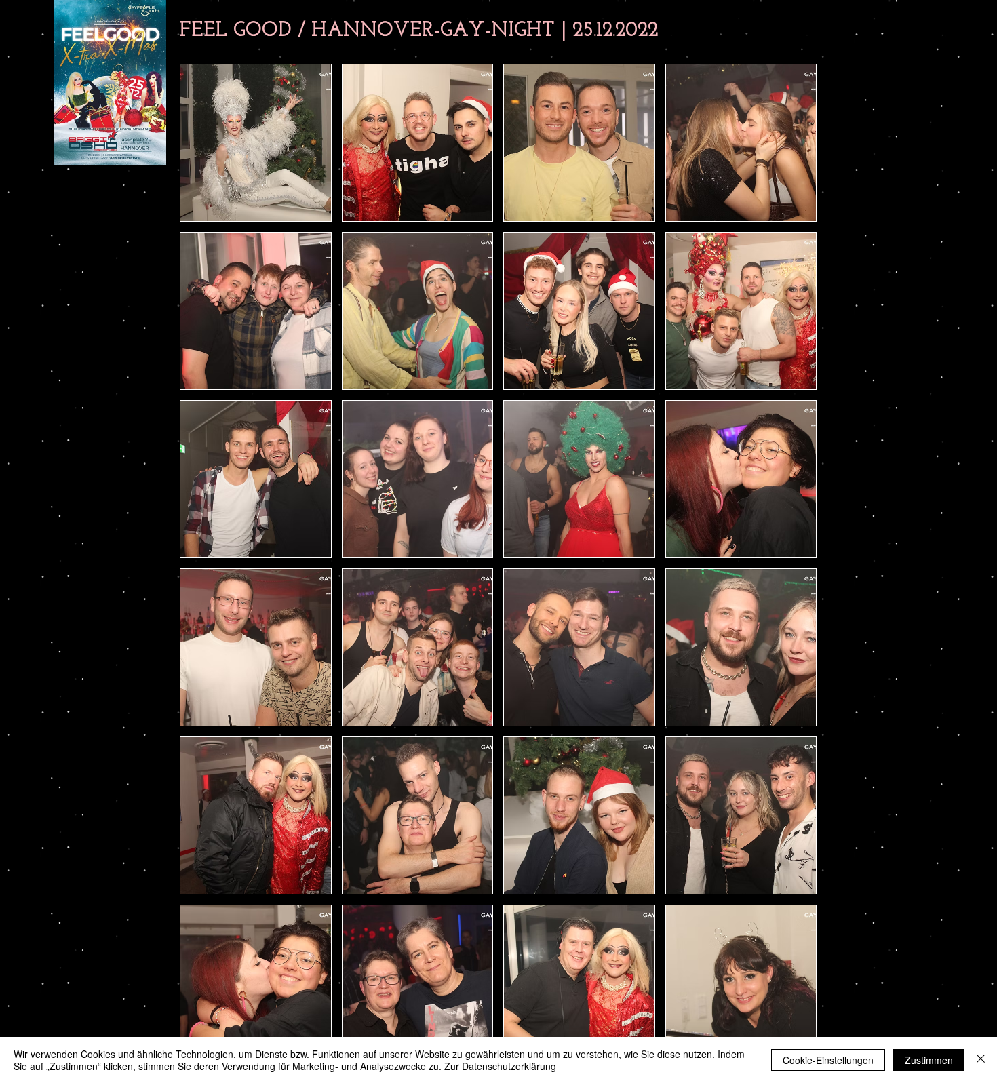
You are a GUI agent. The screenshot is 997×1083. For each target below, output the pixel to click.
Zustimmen (929, 1060)
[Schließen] (981, 1060)
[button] (256, 143)
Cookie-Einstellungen (828, 1060)
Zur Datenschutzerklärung (500, 1066)
